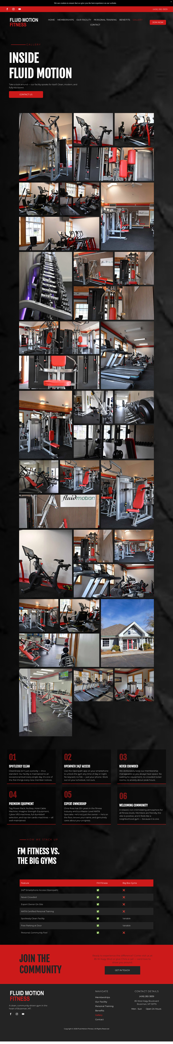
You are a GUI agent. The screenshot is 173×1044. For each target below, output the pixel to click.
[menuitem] (51, 19)
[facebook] (7, 9)
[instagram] (13, 9)
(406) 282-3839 (160, 9)
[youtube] (19, 9)
